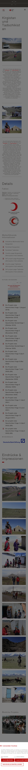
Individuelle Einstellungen (12, 764)
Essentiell (5, 756)
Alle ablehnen (8, 760)
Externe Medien (20, 756)
